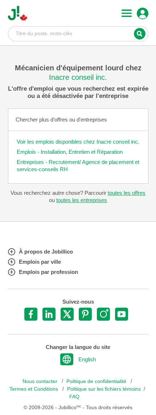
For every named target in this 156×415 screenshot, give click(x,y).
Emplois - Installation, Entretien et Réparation (70, 152)
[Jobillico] (18, 13)
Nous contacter (40, 381)
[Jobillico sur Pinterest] (85, 314)
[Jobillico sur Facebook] (30, 314)
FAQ (74, 396)
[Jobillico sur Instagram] (103, 314)
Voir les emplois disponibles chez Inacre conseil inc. (78, 142)
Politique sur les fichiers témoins (104, 389)
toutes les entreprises (81, 200)
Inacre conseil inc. (78, 77)
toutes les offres (126, 193)
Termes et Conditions (34, 389)
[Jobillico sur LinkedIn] (49, 314)
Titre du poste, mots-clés (78, 33)
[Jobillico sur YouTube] (121, 314)
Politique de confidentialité (97, 381)
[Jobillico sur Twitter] (67, 314)
